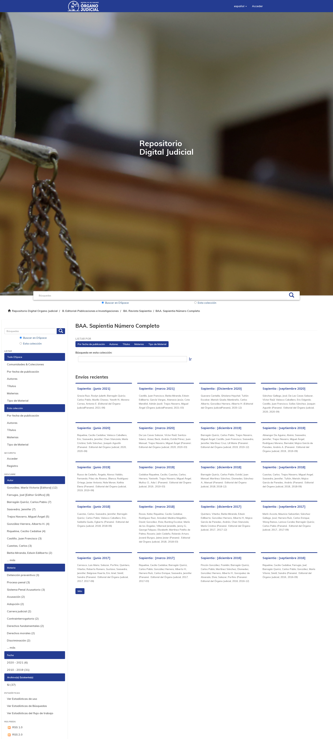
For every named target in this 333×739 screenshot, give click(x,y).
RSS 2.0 (17, 734)
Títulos (11, 386)
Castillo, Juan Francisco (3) (24, 538)
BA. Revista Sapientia (137, 311)
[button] (240, 6)
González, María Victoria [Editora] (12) (32, 487)
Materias (12, 393)
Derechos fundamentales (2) (25, 626)
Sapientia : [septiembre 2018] (284, 467)
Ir (190, 359)
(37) (11, 684)
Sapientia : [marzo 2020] (157, 428)
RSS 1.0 (17, 727)
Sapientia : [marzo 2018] (157, 506)
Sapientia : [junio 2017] (93, 558)
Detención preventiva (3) (23, 575)
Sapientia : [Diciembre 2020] (221, 388)
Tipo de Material (17, 400)
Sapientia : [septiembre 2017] (284, 506)
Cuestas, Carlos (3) (19, 545)
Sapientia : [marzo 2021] (157, 388)
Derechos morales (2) (21, 633)
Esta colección (207, 302)
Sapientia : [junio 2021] (93, 388)
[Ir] (291, 295)
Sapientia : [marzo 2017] (157, 558)
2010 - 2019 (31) (18, 669)
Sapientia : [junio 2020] (93, 428)
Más (80, 591)
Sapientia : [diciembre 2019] (221, 428)
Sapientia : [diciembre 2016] (221, 558)
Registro (12, 466)
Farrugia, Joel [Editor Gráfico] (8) (28, 495)
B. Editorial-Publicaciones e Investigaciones (90, 311)
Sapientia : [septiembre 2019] (284, 428)
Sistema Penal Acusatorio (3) (26, 589)
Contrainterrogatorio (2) (23, 618)
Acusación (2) (16, 596)
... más (11, 560)
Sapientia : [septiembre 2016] (284, 558)
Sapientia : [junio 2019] (93, 467)
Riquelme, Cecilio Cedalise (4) (26, 531)
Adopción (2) (15, 604)
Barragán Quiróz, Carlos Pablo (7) (29, 502)
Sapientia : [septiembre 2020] (284, 388)
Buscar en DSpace (117, 302)
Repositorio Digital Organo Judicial (35, 311)
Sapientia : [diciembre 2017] (221, 506)
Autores (12, 378)
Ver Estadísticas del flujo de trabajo (30, 713)
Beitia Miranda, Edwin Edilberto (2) (29, 553)
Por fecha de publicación (23, 371)
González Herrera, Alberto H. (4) (28, 524)
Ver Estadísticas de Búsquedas (27, 706)
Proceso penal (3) (18, 582)
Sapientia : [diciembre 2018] (221, 467)
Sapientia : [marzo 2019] (157, 467)
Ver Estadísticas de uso (22, 698)
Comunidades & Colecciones (25, 364)
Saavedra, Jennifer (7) (21, 509)
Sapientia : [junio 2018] (93, 506)
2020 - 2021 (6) (17, 662)
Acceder (12, 458)
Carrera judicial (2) (19, 611)
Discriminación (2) (18, 640)
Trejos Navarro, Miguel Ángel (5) (28, 516)
